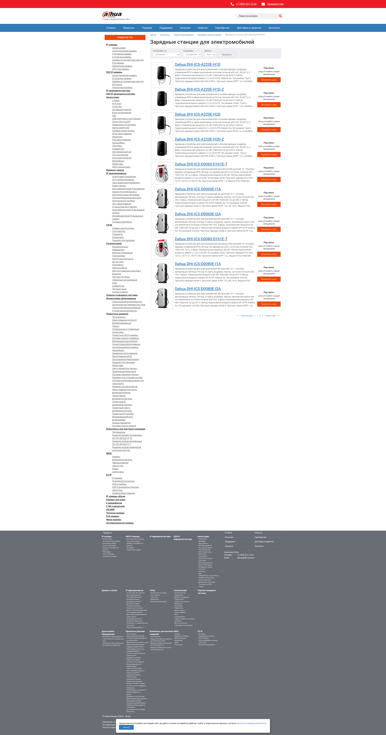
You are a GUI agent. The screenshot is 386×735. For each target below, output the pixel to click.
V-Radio (116, 100)
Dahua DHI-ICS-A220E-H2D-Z (199, 139)
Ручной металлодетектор (124, 310)
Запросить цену (269, 80)
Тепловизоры (118, 317)
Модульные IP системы (123, 201)
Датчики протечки (121, 277)
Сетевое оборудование (123, 493)
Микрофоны (118, 161)
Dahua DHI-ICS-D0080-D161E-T (201, 239)
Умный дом (117, 465)
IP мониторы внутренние (124, 207)
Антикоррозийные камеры (125, 347)
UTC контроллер (120, 155)
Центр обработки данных (124, 368)
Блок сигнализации (121, 112)
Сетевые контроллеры (123, 228)
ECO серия (117, 84)
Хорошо (126, 727)
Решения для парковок (123, 240)
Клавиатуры (118, 286)
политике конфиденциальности (252, 723)
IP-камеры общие (115, 496)
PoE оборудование (121, 140)
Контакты (274, 27)
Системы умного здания (124, 426)
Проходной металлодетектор (126, 307)
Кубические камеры (122, 54)
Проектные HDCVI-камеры (125, 335)
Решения (147, 27)
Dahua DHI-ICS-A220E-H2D (197, 114)
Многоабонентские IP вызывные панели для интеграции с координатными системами (128, 191)
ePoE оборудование (122, 133)
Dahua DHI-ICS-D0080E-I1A (198, 264)
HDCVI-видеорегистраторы (120, 94)
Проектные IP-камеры (123, 414)
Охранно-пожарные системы (122, 295)
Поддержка (166, 27)
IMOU (109, 453)
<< (238, 315)
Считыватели (118, 231)
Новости (202, 27)
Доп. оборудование (121, 204)
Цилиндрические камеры (124, 51)
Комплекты (117, 265)
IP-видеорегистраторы (118, 90)
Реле (114, 283)
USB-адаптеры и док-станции (126, 118)
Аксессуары (112, 97)
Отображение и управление (125, 329)
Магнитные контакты (122, 259)
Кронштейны (118, 143)
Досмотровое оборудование (121, 298)
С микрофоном (114, 503)
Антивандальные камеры (120, 523)
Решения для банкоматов (125, 386)
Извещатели (118, 249)
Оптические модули (121, 152)
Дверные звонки (115, 170)
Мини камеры (113, 519)
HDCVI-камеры (114, 72)
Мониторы (117, 136)
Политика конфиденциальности (114, 728)
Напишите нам (275, 4)
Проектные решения (117, 314)
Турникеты (117, 234)
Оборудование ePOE (122, 356)
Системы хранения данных (125, 374)
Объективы (117, 164)
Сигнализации (114, 243)
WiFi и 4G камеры (120, 69)
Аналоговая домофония (124, 176)
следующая (270, 315)
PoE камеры (112, 516)
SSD (114, 115)
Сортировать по (160, 51)
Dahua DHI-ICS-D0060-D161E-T (201, 164)
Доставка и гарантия (249, 27)
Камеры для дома (115, 499)
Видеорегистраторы (122, 459)
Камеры (116, 456)
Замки (115, 468)
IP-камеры (111, 44)
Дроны (115, 326)
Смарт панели (119, 185)
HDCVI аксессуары (121, 167)
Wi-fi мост (117, 103)
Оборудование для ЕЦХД (124, 320)
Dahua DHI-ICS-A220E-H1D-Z (199, 89)
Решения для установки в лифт (127, 377)
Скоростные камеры (122, 66)
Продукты (128, 27)
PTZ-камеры (118, 63)
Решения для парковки (123, 362)
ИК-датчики (118, 262)
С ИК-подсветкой (115, 506)
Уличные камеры (115, 513)
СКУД (109, 225)
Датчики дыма (119, 289)
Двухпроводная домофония (126, 182)
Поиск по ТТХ (125, 37)
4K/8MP (110, 509)
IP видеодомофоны (116, 173)
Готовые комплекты (122, 222)
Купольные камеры (121, 57)
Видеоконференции (121, 323)
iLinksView (117, 106)
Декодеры (117, 146)
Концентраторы (120, 246)
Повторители (118, 256)
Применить (226, 55)
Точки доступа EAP (121, 121)
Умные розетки (119, 268)
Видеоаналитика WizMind (124, 341)
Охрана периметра (121, 423)
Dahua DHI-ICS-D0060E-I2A (198, 214)
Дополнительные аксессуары (126, 198)
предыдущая (246, 315)
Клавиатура (118, 149)
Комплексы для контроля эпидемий (125, 429)
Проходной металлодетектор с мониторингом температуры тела (113, 639)
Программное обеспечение (125, 359)
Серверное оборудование (124, 353)
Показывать (188, 51)
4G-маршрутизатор (121, 109)
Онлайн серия (119, 48)
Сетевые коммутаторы (123, 130)
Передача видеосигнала (124, 371)
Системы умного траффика (125, 338)
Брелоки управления (122, 252)
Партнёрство (222, 27)
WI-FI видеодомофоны (123, 179)
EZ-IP (109, 475)
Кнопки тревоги (120, 292)
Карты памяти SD (120, 127)
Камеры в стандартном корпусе (128, 60)
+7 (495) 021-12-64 (246, 4)
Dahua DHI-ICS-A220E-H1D (197, 64)
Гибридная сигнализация (124, 280)
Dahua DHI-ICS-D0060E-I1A (198, 189)
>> (278, 315)
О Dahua (110, 27)
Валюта (208, 51)
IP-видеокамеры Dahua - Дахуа (116, 716)
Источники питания (121, 158)
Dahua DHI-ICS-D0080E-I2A (198, 289)
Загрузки (185, 27)
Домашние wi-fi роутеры (124, 124)
